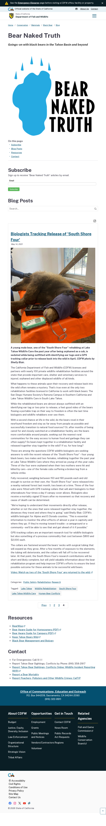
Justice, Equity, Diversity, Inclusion (18, 729)
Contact (94, 9)
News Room (61, 727)
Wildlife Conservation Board (88, 740)
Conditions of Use (18, 787)
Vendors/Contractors (41, 742)
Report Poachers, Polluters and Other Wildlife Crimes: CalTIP (46, 678)
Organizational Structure (16, 744)
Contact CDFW (63, 722)
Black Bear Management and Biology (33, 640)
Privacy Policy (16, 790)
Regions (59, 742)
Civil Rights (15, 784)
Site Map (13, 794)
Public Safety (29, 582)
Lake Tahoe (26, 588)
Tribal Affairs (15, 757)
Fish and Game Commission (88, 729)
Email (11, 180)
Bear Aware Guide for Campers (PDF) (34, 633)
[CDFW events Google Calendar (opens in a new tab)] (76, 9)
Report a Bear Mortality (25, 674)
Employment (38, 722)
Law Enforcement (18, 737)
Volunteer (36, 748)
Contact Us (15, 797)
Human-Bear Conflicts (49, 593)
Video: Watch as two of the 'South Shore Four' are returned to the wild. (52, 572)
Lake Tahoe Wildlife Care (24, 593)
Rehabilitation (44, 582)
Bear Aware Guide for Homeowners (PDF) (36, 629)
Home (10, 25)
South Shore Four (67, 588)
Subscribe (16, 144)
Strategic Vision (16, 751)
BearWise (18, 626)
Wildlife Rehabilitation (45, 588)
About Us (84, 9)
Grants (35, 727)
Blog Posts (16, 148)
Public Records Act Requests (63, 735)
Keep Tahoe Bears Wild (26, 637)
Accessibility (18, 780)
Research (56, 582)
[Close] (102, 3)
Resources (16, 152)
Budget (12, 722)
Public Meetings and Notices (40, 735)
